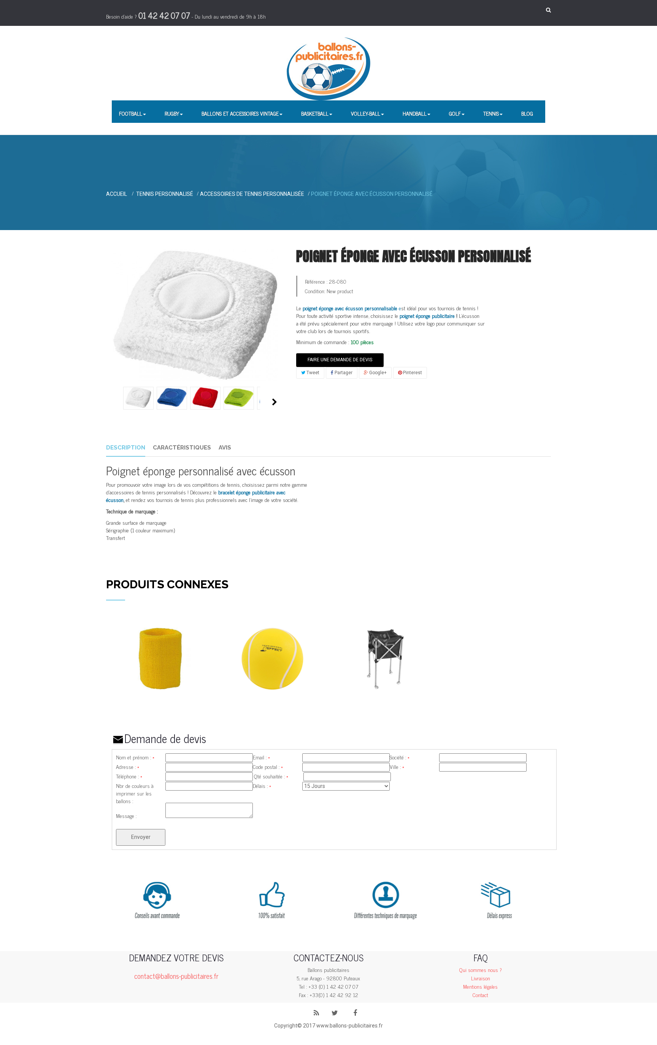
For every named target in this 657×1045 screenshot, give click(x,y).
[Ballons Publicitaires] (328, 68)
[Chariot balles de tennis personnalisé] (384, 658)
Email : (261, 757)
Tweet (312, 372)
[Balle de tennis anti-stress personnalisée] (272, 658)
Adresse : (127, 766)
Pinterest (412, 372)
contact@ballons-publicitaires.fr (176, 975)
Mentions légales (480, 986)
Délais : (262, 785)
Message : (126, 815)
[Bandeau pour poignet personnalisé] (160, 658)
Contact (480, 994)
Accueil (116, 194)
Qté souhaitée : (271, 776)
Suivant (274, 402)
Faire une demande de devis (340, 359)
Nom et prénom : (135, 757)
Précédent (114, 402)
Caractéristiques (182, 447)
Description (125, 447)
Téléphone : (129, 776)
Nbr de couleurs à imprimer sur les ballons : (135, 785)
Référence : (316, 281)
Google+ (377, 372)
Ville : (397, 766)
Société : (399, 757)
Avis (225, 447)
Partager (342, 372)
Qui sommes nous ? (480, 969)
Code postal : (268, 766)
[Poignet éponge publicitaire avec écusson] (138, 397)
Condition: (315, 291)
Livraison (480, 978)
